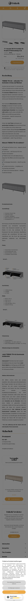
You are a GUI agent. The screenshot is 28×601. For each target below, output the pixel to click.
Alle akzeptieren (14, 592)
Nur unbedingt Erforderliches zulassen (14, 583)
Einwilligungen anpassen (14, 587)
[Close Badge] (22, 595)
